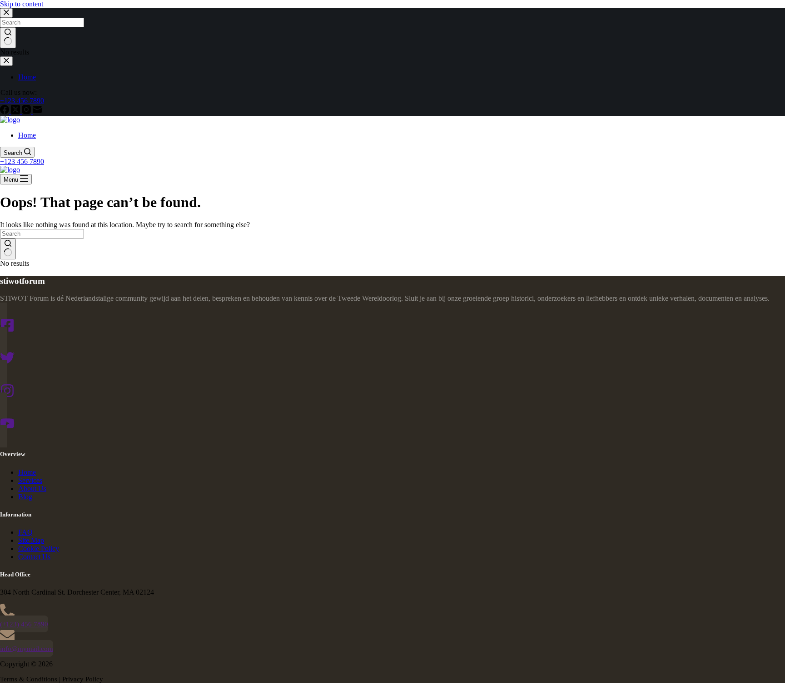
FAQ (25, 532)
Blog (25, 497)
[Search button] (8, 248)
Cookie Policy (38, 548)
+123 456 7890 (22, 161)
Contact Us (34, 557)
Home (27, 135)
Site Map (31, 540)
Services (30, 480)
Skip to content (21, 4)
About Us (32, 488)
